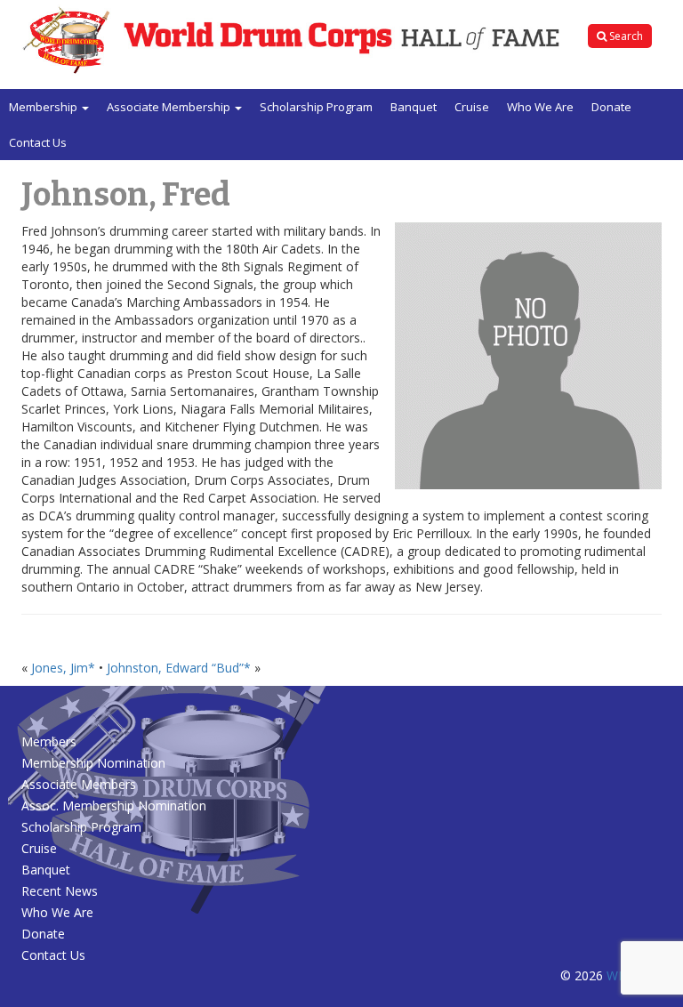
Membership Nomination (93, 762)
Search (625, 36)
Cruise (471, 107)
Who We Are (540, 107)
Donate (611, 107)
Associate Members (78, 784)
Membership (44, 107)
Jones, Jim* (63, 667)
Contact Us (38, 142)
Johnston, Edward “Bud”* (179, 667)
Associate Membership (170, 107)
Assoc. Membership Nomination (113, 805)
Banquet (413, 107)
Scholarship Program (316, 107)
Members (48, 741)
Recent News (59, 890)
